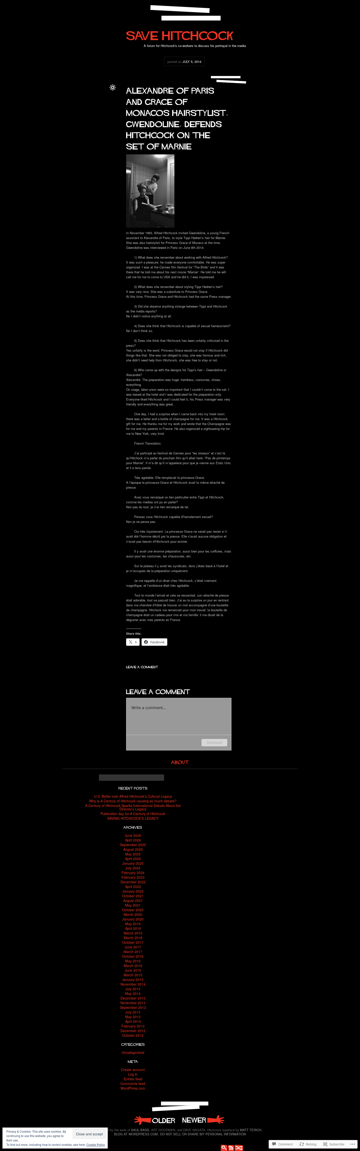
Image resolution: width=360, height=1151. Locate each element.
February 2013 (132, 1026)
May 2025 (133, 854)
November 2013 (132, 1002)
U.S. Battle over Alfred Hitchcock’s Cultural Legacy (133, 796)
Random (237, 1147)
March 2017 (133, 951)
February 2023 (132, 877)
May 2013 (133, 1016)
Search (223, 1147)
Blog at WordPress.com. (136, 1134)
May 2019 (133, 923)
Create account (133, 1069)
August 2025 (133, 849)
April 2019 (133, 928)
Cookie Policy (95, 1144)
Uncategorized (97, 97)
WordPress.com (132, 1088)
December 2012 (132, 1030)
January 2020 (133, 919)
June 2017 (133, 946)
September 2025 (133, 844)
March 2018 (133, 937)
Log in (133, 1074)
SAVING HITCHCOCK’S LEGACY (132, 818)
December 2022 (132, 881)
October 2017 (133, 942)
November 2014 (132, 984)
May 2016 (133, 960)
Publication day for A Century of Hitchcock (132, 813)
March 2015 (133, 974)
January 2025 (133, 863)
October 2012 (133, 1035)
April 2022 (133, 886)
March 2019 (133, 933)
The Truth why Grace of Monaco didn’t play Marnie (154, 1120)
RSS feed (230, 1147)
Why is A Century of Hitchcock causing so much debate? (133, 800)
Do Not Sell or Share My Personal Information (203, 1134)
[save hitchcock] (180, 33)
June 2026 (133, 835)
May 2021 (133, 905)
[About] (180, 761)
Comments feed (132, 1083)
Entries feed (133, 1078)
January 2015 (133, 979)
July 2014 (132, 988)
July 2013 (132, 1012)
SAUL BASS (140, 1130)
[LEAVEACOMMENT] (142, 666)
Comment (214, 742)
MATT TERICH (250, 1130)
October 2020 (133, 909)
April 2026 (133, 840)
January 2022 (133, 891)
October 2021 (133, 895)
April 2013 (133, 1021)
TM (104, 92)
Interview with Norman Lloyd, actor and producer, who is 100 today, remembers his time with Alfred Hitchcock (203, 1120)
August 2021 (133, 900)
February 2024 (132, 872)
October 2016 (133, 956)
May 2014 (133, 993)
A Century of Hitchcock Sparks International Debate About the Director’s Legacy (133, 807)
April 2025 (133, 858)
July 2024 (132, 867)
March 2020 (133, 914)
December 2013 (132, 998)
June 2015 (133, 970)
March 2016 (133, 965)
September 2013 (133, 1007)
